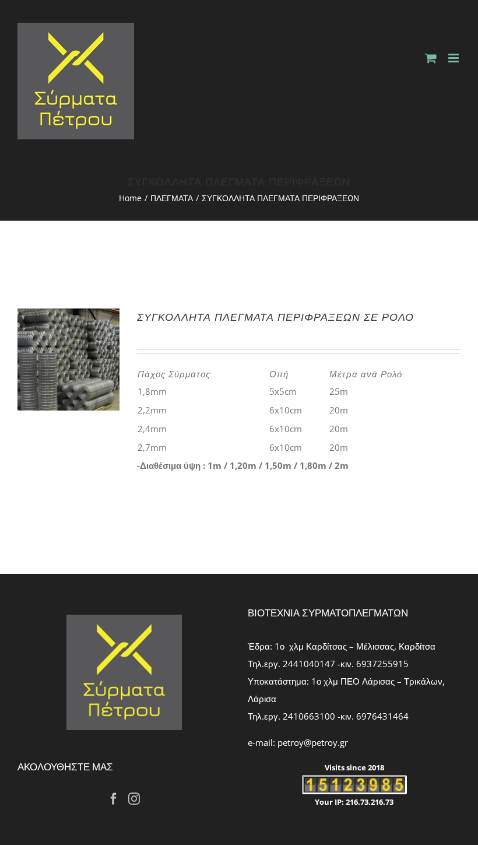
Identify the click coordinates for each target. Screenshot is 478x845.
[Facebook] (113, 799)
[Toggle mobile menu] (454, 58)
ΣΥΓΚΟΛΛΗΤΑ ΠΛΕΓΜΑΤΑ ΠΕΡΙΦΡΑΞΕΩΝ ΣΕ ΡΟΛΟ (275, 317)
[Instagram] (134, 799)
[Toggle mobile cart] (431, 58)
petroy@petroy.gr (312, 742)
